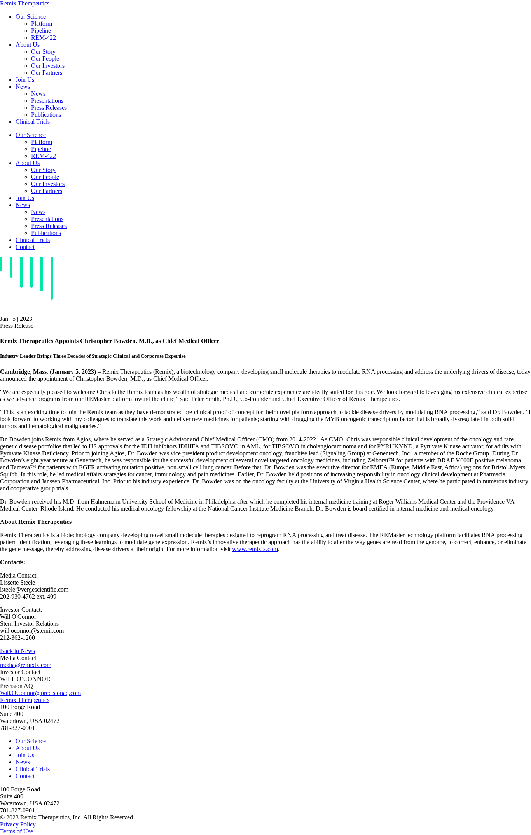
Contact (25, 246)
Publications (46, 114)
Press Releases (49, 107)
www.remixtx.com (255, 549)
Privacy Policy (18, 824)
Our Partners (46, 72)
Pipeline (41, 30)
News (23, 86)
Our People (45, 58)
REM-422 (43, 37)
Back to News (17, 651)
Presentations (47, 100)
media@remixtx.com (25, 665)
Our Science (31, 16)
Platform (41, 23)
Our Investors (48, 65)
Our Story (43, 51)
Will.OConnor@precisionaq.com (40, 693)
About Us (28, 44)
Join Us (25, 79)
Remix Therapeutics (24, 3)
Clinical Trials (33, 121)
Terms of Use (16, 831)
